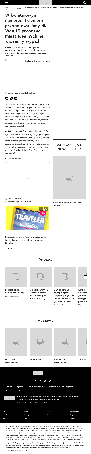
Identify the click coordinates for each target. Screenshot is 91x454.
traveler (10, 249)
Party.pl (27, 415)
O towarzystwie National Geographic (60, 387)
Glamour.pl (28, 411)
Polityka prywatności (35, 387)
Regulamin (20, 387)
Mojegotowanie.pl (76, 411)
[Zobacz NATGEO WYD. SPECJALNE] (65, 342)
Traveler (18, 9)
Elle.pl (4, 411)
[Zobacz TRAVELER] (41, 342)
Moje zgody (22, 391)
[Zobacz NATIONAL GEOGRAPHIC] (16, 342)
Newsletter (10, 391)
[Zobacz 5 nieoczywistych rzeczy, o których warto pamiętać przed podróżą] (41, 277)
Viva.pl (4, 418)
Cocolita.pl (50, 418)
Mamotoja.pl (6, 415)
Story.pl (72, 418)
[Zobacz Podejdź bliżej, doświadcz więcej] (16, 277)
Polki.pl (49, 415)
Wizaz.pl (27, 418)
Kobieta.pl (50, 411)
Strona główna (7, 9)
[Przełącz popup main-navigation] (6, 2)
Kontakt (9, 387)
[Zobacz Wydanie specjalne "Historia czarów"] (69, 177)
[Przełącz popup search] (84, 2)
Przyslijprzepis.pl (75, 415)
